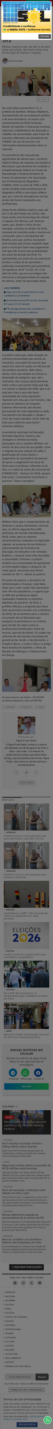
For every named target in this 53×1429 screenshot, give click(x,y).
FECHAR (45, 36)
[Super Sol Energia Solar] (26, 17)
